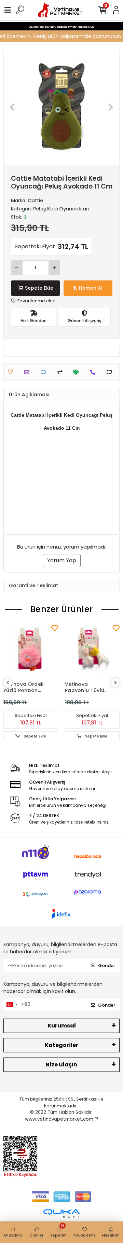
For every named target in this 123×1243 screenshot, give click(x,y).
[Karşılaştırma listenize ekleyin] (62, 372)
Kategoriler (61, 1045)
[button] (12, 107)
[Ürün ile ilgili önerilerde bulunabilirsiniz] (111, 372)
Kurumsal (61, 1026)
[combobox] (11, 1004)
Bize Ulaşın (61, 1064)
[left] (8, 683)
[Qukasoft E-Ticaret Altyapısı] (61, 1213)
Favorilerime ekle (36, 301)
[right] (115, 683)
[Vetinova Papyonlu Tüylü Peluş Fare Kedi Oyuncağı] (92, 650)
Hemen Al (90, 288)
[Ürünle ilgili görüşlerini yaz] (45, 372)
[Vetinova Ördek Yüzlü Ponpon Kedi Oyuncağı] (30, 650)
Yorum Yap (61, 560)
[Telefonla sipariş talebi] (94, 372)
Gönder (106, 965)
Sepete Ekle (39, 288)
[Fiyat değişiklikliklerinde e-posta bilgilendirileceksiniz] (78, 372)
